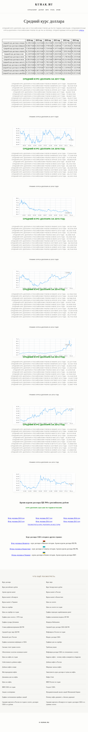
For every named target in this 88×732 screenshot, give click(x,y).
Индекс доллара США (53, 637)
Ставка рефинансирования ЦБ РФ (13, 627)
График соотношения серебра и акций (14, 697)
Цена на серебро (7, 607)
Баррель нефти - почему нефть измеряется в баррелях (63, 657)
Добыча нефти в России (54, 662)
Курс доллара (6, 582)
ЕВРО (47, 9)
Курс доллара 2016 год (72, 518)
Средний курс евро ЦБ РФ (10, 632)
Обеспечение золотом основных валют (14, 652)
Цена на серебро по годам (10, 612)
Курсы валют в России (53, 592)
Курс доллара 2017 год (44, 518)
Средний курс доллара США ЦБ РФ (57, 627)
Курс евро (49, 582)
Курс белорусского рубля (54, 587)
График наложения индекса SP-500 (57, 617)
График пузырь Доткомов (10, 622)
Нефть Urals (50, 677)
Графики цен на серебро (54, 642)
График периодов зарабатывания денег (58, 612)
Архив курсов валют (8, 592)
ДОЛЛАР (41, 9)
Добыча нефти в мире (9, 667)
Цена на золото (51, 602)
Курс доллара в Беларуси (20, 543)
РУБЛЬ (52, 9)
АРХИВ (58, 9)
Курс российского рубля (10, 587)
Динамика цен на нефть (10, 677)
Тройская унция (51, 647)
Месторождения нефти (9, 672)
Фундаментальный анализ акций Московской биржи (63, 692)
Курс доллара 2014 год (44, 521)
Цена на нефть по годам (10, 657)
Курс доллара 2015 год (16, 521)
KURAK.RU (45, 722)
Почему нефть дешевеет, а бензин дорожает (60, 697)
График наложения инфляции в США (14, 642)
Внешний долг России (9, 637)
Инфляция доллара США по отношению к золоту (62, 652)
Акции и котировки (8, 692)
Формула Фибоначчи (53, 622)
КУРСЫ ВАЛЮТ (32, 9)
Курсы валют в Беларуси (10, 597)
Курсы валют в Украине (9, 602)
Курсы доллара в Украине (21, 555)
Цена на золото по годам (54, 607)
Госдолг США (50, 687)
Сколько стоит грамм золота (11, 647)
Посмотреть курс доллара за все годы (44, 524)
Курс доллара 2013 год (72, 521)
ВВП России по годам (53, 682)
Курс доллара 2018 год (16, 518)
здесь (81, 30)
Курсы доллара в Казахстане (20, 549)
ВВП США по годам (8, 687)
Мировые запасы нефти (53, 667)
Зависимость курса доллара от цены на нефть (60, 672)
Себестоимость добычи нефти (11, 662)
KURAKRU (44, 4)
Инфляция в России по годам (55, 632)
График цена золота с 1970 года (12, 617)
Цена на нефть (6, 682)
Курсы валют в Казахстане (54, 597)
